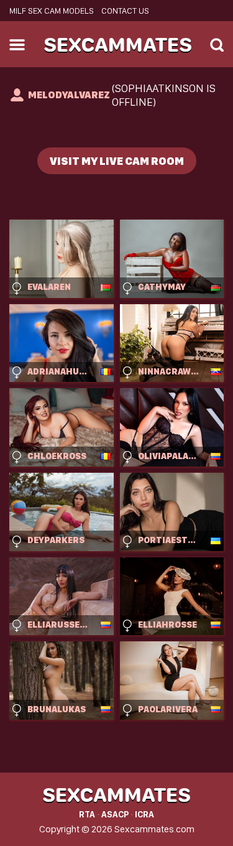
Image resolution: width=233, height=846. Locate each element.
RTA (87, 814)
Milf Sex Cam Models (51, 11)
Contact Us (125, 11)
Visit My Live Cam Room (117, 160)
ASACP (115, 814)
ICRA (144, 814)
